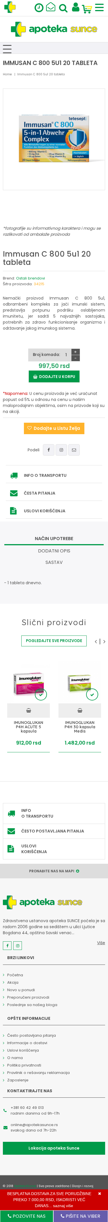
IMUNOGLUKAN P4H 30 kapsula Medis (80, 727)
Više (101, 943)
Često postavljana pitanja (52, 831)
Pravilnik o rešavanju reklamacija (38, 1072)
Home (7, 74)
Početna (15, 975)
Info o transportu (45, 475)
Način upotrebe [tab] (54, 538)
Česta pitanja (39, 493)
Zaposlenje (18, 1080)
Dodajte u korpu (56, 376)
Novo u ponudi (21, 990)
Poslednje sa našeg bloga (32, 1004)
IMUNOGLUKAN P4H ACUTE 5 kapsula (28, 727)
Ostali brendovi (30, 278)
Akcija (12, 982)
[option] (28, 707)
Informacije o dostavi (27, 1043)
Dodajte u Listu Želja (57, 428)
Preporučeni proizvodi (28, 997)
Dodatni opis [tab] (54, 551)
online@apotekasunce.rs (34, 1124)
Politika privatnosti (24, 1065)
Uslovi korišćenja (44, 511)
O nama (15, 1057)
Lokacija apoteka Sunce (54, 1148)
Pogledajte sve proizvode (54, 641)
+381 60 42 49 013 (27, 1107)
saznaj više (63, 1205)
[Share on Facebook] (48, 450)
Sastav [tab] (54, 562)
